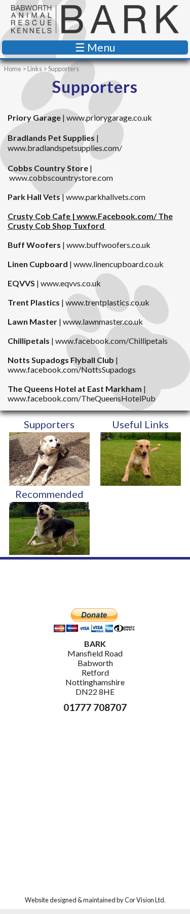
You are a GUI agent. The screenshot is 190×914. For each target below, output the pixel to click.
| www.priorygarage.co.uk (80, 117)
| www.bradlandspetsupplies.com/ (65, 143)
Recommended (49, 494)
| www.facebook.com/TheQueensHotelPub (82, 393)
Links (34, 69)
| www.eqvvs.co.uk (54, 283)
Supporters (49, 424)
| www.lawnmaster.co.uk (75, 321)
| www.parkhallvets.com (76, 196)
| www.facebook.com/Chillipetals (88, 340)
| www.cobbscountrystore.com (60, 172)
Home (12, 69)
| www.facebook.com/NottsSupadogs (72, 364)
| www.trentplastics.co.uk (78, 302)
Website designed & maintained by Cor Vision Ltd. (95, 900)
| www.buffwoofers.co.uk (79, 244)
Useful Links (140, 424)
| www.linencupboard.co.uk (86, 264)
